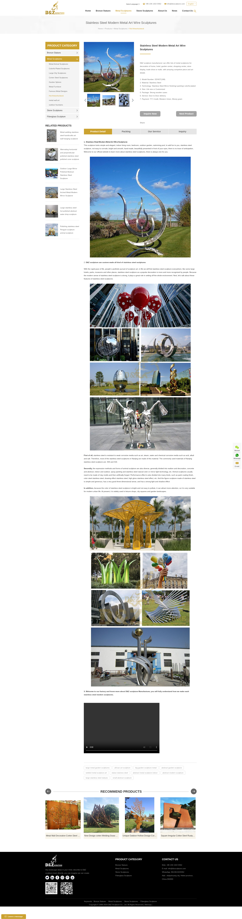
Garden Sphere (55, 82)
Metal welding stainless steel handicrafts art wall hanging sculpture (69, 135)
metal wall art (54, 100)
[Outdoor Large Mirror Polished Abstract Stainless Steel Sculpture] (51, 173)
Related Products (58, 125)
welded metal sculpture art (96, 773)
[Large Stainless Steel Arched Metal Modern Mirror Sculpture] (51, 192)
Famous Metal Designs (58, 91)
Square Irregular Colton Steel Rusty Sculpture (178, 836)
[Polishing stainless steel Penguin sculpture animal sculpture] (51, 230)
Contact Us (187, 11)
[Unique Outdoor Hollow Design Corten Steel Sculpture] (139, 815)
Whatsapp (237, 458)
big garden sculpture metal (146, 768)
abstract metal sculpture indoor (145, 773)
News (174, 11)
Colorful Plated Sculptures (59, 69)
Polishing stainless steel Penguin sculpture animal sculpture (69, 229)
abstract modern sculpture (172, 773)
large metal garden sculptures (98, 768)
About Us (162, 11)
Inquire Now (150, 113)
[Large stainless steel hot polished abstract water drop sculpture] (51, 211)
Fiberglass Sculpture (56, 117)
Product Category (62, 45)
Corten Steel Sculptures (58, 78)
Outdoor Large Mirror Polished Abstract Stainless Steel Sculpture (68, 173)
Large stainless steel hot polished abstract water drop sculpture (68, 211)
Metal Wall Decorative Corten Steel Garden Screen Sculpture (63, 836)
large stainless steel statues (97, 778)
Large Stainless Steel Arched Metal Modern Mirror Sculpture (68, 192)
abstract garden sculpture (171, 768)
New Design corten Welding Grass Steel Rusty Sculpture (101, 836)
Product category (128, 859)
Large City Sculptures (57, 73)
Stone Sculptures (144, 11)
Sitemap (148, 905)
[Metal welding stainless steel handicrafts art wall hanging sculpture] (51, 135)
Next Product (186, 113)
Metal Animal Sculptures (58, 64)
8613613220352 (177, 872)
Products (108, 29)
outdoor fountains (56, 105)
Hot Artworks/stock (136, 29)
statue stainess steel (120, 773)
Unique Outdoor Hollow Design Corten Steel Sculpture (140, 836)
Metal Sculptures (123, 11)
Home (88, 11)
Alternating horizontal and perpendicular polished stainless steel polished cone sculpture (69, 154)
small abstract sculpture (122, 778)
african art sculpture (122, 768)
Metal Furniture (55, 87)
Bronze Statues (103, 11)
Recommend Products (121, 791)
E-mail (237, 466)
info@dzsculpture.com (176, 4)
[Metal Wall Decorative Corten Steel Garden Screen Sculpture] (63, 815)
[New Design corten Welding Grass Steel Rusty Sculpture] (101, 815)
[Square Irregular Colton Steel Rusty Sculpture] (178, 815)
